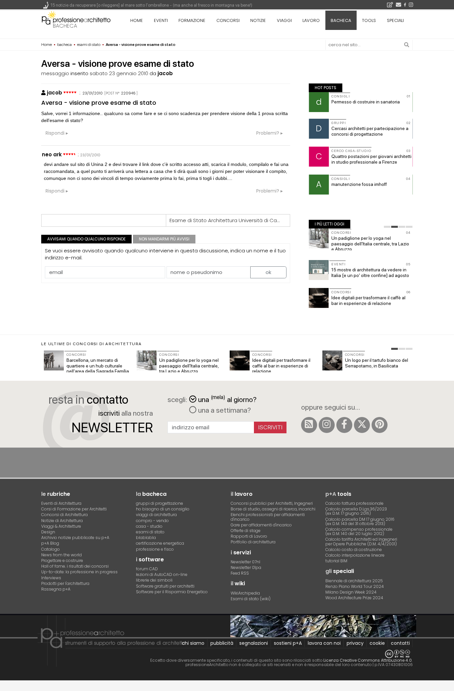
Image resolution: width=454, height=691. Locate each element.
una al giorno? (227, 399)
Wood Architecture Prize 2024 (354, 598)
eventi (161, 20)
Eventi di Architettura (61, 503)
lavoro (311, 20)
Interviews (51, 578)
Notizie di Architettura (62, 520)
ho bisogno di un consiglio (162, 509)
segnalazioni (253, 643)
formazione (191, 20)
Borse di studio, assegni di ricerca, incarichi (273, 509)
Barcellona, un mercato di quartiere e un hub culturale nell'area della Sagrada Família (97, 365)
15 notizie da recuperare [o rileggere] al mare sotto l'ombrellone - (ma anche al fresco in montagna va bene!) (151, 5)
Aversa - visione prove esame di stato (98, 102)
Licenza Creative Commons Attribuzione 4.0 (367, 660)
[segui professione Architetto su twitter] (362, 425)
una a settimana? (223, 410)
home (136, 20)
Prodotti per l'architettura (65, 583)
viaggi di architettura (156, 514)
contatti (400, 643)
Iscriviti (270, 427)
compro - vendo (152, 520)
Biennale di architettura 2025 (354, 581)
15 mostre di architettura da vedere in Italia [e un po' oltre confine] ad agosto (370, 272)
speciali (395, 20)
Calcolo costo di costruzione (353, 549)
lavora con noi (324, 643)
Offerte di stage (246, 530)
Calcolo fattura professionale (354, 503)
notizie (258, 20)
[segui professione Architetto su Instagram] (327, 425)
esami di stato (150, 532)
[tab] (387, 227)
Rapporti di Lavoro (249, 536)
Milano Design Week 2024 (351, 592)
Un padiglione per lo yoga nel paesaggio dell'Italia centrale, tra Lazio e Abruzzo (370, 243)
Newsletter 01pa (246, 567)
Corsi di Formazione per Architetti (74, 509)
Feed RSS (240, 573)
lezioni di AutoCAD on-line (161, 574)
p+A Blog (50, 543)
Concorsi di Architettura (64, 514)
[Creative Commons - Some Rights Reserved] (227, 654)
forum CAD (147, 569)
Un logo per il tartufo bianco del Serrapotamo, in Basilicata (376, 362)
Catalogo (50, 549)
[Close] (4, 688)
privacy (355, 643)
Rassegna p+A (55, 589)
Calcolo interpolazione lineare (355, 555)
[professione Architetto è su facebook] (344, 425)
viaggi (284, 20)
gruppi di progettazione (159, 503)
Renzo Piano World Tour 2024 (354, 586)
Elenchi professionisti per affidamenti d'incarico (268, 517)
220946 (128, 93)
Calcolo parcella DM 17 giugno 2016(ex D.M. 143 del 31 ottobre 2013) (360, 521)
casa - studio (149, 526)
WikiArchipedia (245, 593)
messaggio (55, 73)
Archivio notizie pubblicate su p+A (75, 537)
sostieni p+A (288, 643)
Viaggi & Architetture (61, 526)
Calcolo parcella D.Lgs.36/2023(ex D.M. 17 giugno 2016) (356, 511)
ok (268, 272)
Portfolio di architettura (253, 542)
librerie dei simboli (154, 580)
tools (369, 20)
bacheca (65, 26)
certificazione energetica (160, 543)
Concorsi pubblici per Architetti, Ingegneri (272, 503)
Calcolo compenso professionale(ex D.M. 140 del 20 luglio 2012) (359, 531)
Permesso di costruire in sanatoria (365, 101)
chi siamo (193, 643)
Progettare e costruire (62, 560)
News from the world (61, 555)
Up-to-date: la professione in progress (79, 572)
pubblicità (221, 643)
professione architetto (76, 20)
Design (48, 532)
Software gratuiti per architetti (165, 586)
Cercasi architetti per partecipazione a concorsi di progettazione (369, 131)
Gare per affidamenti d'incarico (261, 525)
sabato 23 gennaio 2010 (119, 73)
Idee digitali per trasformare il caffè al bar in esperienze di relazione (368, 300)
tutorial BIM (336, 561)
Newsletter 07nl (245, 562)
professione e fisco (155, 549)
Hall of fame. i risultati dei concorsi (75, 566)
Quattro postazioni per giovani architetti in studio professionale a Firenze (371, 159)
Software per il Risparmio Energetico (172, 592)
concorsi (228, 20)
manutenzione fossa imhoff (359, 184)
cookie (377, 643)
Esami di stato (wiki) (251, 599)
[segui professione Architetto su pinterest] (380, 425)
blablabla (146, 537)
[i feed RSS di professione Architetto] (309, 425)
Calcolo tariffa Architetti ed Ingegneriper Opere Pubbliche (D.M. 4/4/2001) (361, 541)
